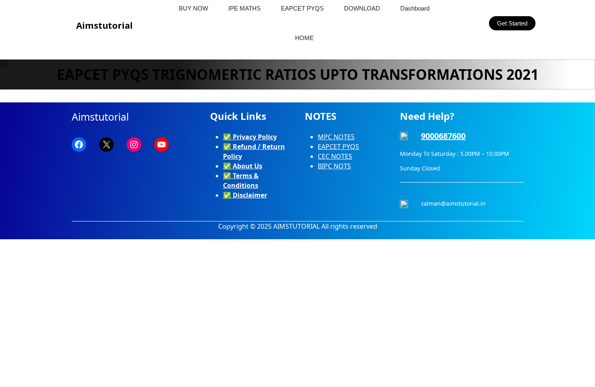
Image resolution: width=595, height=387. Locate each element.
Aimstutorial (104, 25)
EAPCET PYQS (338, 146)
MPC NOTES (336, 136)
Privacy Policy (255, 136)
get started (512, 23)
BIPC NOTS (334, 166)
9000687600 (443, 135)
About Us (247, 166)
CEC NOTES (335, 156)
